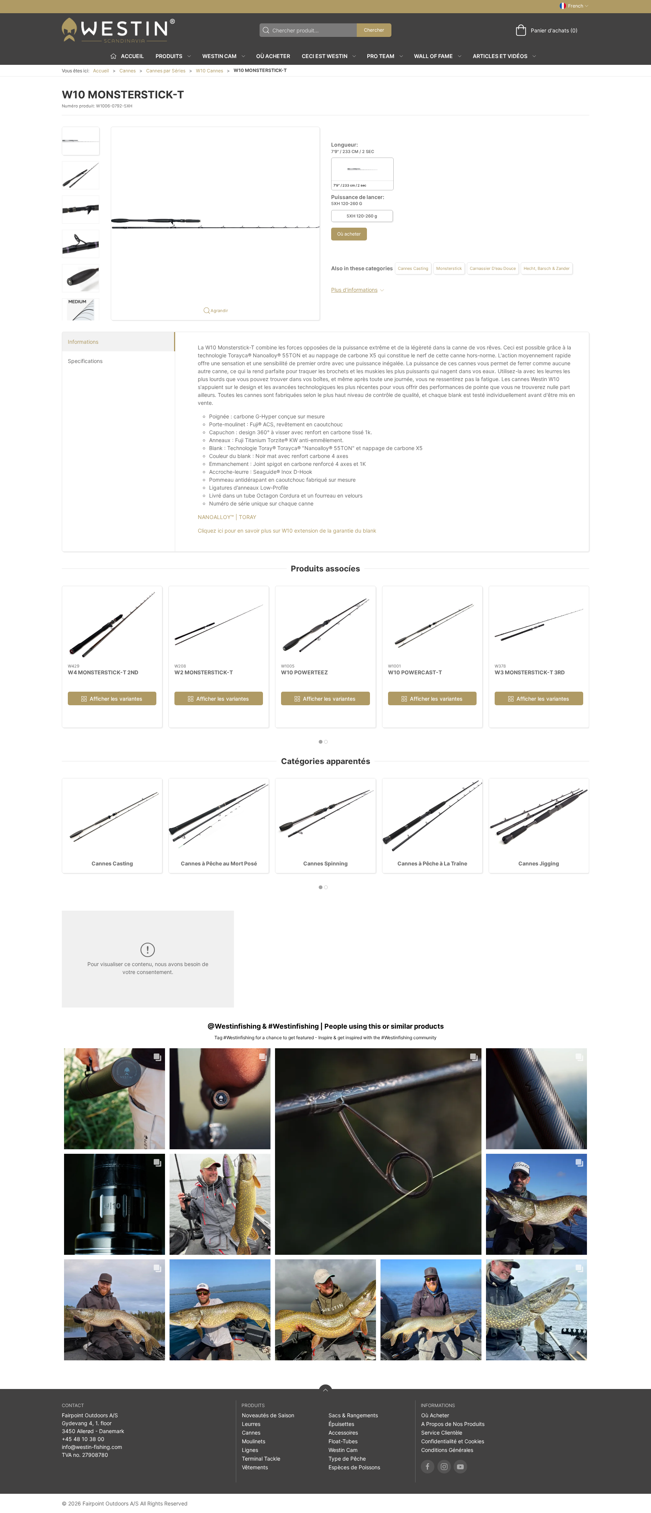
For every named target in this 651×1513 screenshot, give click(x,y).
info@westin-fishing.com (92, 1447)
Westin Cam (343, 1450)
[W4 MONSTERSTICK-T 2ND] (112, 625)
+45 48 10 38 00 (83, 1439)
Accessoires (343, 1432)
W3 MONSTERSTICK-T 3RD (530, 672)
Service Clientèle (441, 1432)
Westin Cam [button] (219, 56)
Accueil (101, 71)
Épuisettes (341, 1424)
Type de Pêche (347, 1458)
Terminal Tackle (261, 1458)
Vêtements (255, 1467)
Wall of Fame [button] (433, 56)
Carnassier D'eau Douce (493, 268)
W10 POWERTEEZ (304, 672)
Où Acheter (273, 56)
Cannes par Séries (165, 71)
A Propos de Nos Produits (452, 1424)
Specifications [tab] (85, 361)
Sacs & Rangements (353, 1415)
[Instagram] (444, 1466)
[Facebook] (427, 1466)
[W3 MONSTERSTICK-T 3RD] (539, 625)
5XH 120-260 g (362, 216)
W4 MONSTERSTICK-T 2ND (103, 672)
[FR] (118, 30)
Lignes (250, 1450)
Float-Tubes (343, 1441)
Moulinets (253, 1441)
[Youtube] (460, 1466)
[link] (114, 1099)
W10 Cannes (209, 71)
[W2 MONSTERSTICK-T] (218, 625)
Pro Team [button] (380, 56)
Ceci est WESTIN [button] (324, 56)
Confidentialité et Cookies (452, 1441)
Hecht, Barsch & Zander (547, 268)
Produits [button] (169, 56)
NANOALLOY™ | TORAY (227, 517)
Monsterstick (449, 268)
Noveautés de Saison (268, 1415)
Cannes (127, 71)
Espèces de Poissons (354, 1467)
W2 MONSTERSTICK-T (203, 672)
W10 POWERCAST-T (415, 672)
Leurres (251, 1424)
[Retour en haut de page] (325, 1391)
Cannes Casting (413, 268)
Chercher (374, 30)
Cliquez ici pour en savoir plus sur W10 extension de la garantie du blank (287, 530)
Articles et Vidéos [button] (500, 56)
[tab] (320, 742)
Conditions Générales (447, 1450)
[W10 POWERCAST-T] (432, 625)
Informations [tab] (83, 341)
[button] (80, 141)
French (575, 6)
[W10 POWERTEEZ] (325, 625)
